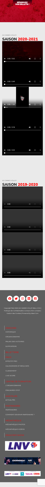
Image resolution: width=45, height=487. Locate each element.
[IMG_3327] (22, 446)
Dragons (11, 328)
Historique (10, 332)
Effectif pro (11, 361)
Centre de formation (18, 381)
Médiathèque (13, 420)
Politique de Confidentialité (13, 311)
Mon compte (35, 311)
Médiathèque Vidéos (15, 429)
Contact (27, 311)
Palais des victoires (14, 341)
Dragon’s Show (15, 435)
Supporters (11, 346)
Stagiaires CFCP (12, 390)
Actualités (10, 400)
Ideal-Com (34, 313)
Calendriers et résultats (17, 366)
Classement (10, 371)
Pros (8, 357)
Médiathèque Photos (15, 424)
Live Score (10, 375)
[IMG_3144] (22, 460)
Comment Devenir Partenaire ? (19, 414)
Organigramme (12, 337)
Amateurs (11, 396)
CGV (39, 308)
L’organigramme (13, 385)
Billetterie (12, 352)
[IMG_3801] (22, 473)
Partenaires (13, 406)
